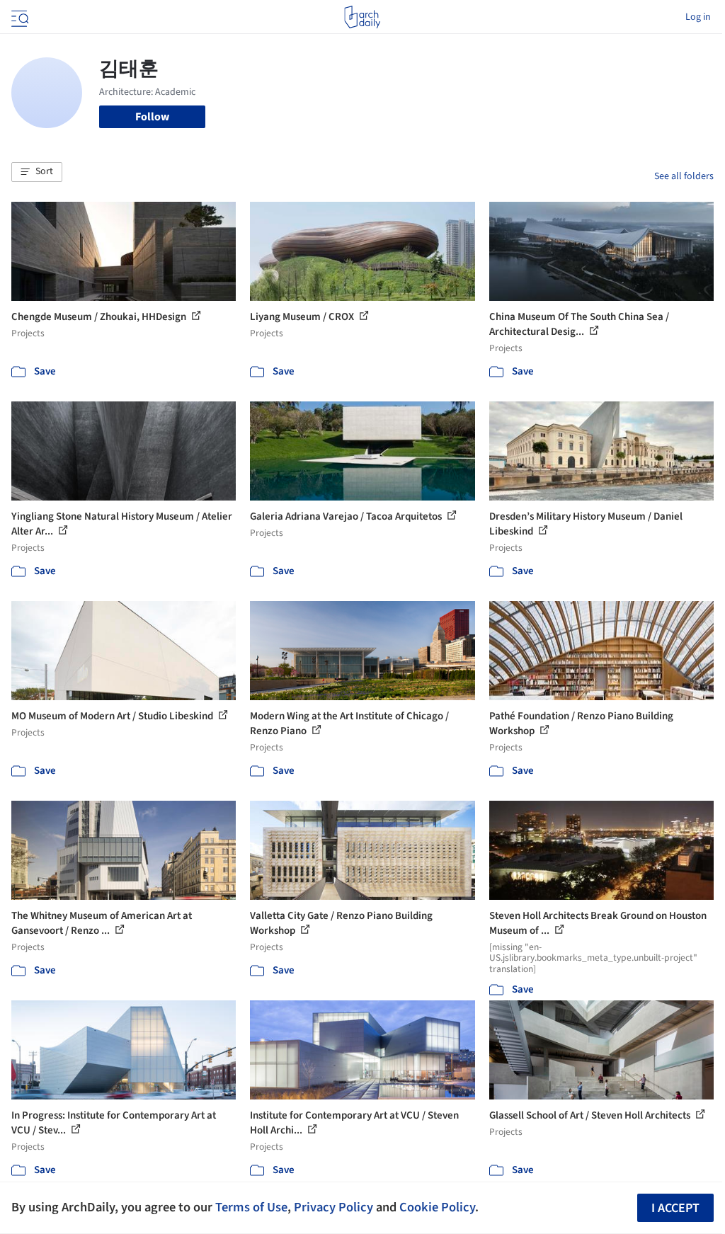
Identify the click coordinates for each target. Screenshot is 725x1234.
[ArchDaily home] (362, 17)
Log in (698, 17)
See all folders (684, 176)
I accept (675, 1208)
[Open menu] (18, 17)
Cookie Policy (437, 1207)
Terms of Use (251, 1207)
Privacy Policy (333, 1207)
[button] (36, 172)
